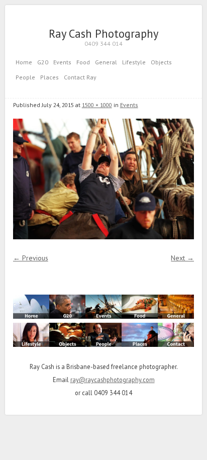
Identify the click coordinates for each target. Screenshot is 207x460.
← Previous (30, 257)
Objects (161, 62)
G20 (42, 62)
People (25, 77)
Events (62, 62)
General (106, 62)
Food (83, 62)
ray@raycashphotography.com (112, 380)
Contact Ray (80, 77)
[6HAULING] (103, 179)
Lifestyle (134, 62)
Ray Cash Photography (103, 33)
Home (24, 62)
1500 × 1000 (97, 105)
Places (49, 77)
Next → (182, 257)
